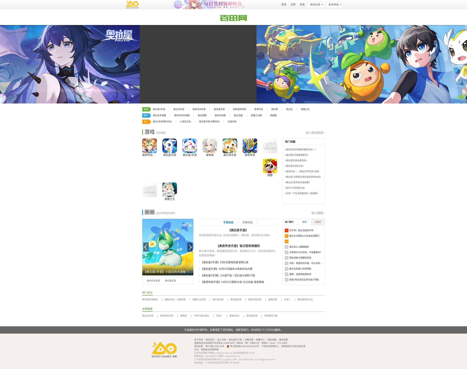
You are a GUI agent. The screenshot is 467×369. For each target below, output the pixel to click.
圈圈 (270, 175)
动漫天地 (232, 121)
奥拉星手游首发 (150, 299)
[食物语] (209, 146)
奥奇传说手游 (199, 109)
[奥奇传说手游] (149, 146)
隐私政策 (283, 340)
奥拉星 (274, 109)
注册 (293, 4)
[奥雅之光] (169, 189)
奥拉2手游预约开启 (162, 121)
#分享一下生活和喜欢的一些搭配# (301, 193)
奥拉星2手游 (159, 109)
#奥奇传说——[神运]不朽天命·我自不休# (305, 171)
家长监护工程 (235, 340)
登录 (283, 4)
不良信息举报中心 (270, 346)
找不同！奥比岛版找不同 (301, 230)
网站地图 (272, 340)
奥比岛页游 (218, 299)
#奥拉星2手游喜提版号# (296, 155)
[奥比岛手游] (230, 146)
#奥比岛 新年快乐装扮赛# (297, 182)
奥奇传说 (258, 109)
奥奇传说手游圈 (182, 115)
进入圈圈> (318, 213)
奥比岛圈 (238, 115)
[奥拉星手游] (169, 146)
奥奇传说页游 (254, 299)
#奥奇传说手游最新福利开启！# (300, 149)
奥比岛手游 (178, 109)
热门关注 (147, 292)
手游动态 (228, 222)
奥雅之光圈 (256, 115)
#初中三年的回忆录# (295, 188)
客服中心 (260, 340)
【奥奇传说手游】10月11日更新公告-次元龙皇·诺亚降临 (232, 281)
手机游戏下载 (270, 316)
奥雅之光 (305, 109)
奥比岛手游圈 (159, 115)
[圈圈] (270, 166)
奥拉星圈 (202, 115)
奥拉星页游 (235, 299)
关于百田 (198, 340)
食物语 (210, 155)
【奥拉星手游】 (238, 230)
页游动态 (247, 222)
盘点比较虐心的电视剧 (300, 269)
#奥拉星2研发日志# (294, 166)
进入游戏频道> (315, 132)
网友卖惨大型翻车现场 (300, 258)
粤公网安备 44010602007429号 (244, 346)
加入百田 (221, 340)
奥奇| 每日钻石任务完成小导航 (304, 279)
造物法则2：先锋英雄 (175, 299)
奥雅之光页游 (199, 299)
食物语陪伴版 (239, 109)
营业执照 (199, 346)
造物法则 (272, 299)
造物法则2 (234, 316)
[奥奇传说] (250, 146)
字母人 (287, 299)
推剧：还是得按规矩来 (300, 274)
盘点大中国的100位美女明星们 (304, 236)
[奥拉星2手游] (189, 146)
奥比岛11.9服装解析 (299, 247)
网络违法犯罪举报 (210, 349)
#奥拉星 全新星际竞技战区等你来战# (303, 177)
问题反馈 (249, 340)
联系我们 (210, 340)
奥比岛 (289, 109)
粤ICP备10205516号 (215, 346)
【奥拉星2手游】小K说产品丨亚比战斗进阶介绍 (228, 275)
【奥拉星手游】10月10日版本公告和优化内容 (226, 268)
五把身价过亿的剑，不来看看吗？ (305, 252)
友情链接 (147, 309)
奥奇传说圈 (220, 115)
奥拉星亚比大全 (305, 299)
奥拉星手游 (219, 109)
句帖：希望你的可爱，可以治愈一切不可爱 (310, 263)
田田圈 (273, 115)
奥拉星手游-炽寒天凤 (209, 121)
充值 (302, 4)
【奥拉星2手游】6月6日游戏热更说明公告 (224, 262)
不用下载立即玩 (201, 316)
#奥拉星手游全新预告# (296, 160)
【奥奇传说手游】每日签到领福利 (238, 245)
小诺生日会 (185, 121)
